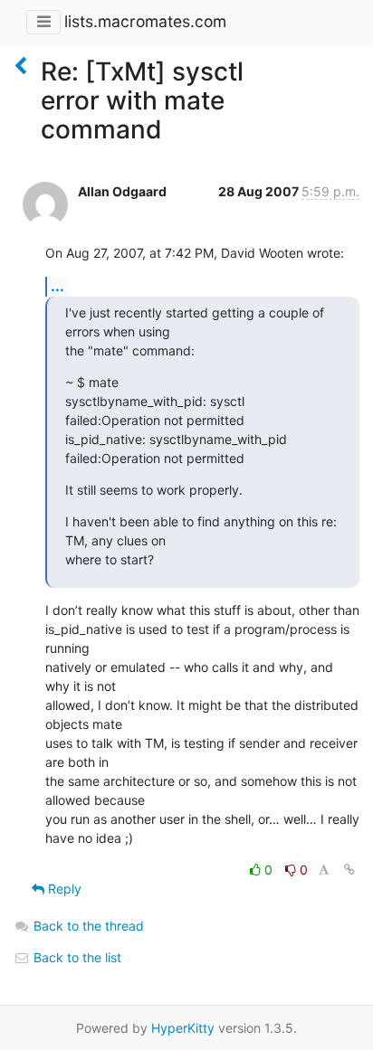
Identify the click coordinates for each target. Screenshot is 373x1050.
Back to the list (75, 957)
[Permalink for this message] (349, 869)
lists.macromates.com (145, 21)
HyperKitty (183, 1028)
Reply (62, 888)
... (57, 286)
